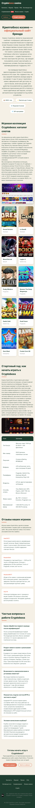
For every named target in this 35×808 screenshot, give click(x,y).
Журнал (10, 7)
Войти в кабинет (25, 765)
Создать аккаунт (19, 17)
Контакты (4, 7)
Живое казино (19, 11)
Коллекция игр (27, 7)
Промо (16, 7)
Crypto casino (11, 3)
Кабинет (6, 17)
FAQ (21, 7)
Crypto (27, 11)
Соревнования (7, 11)
